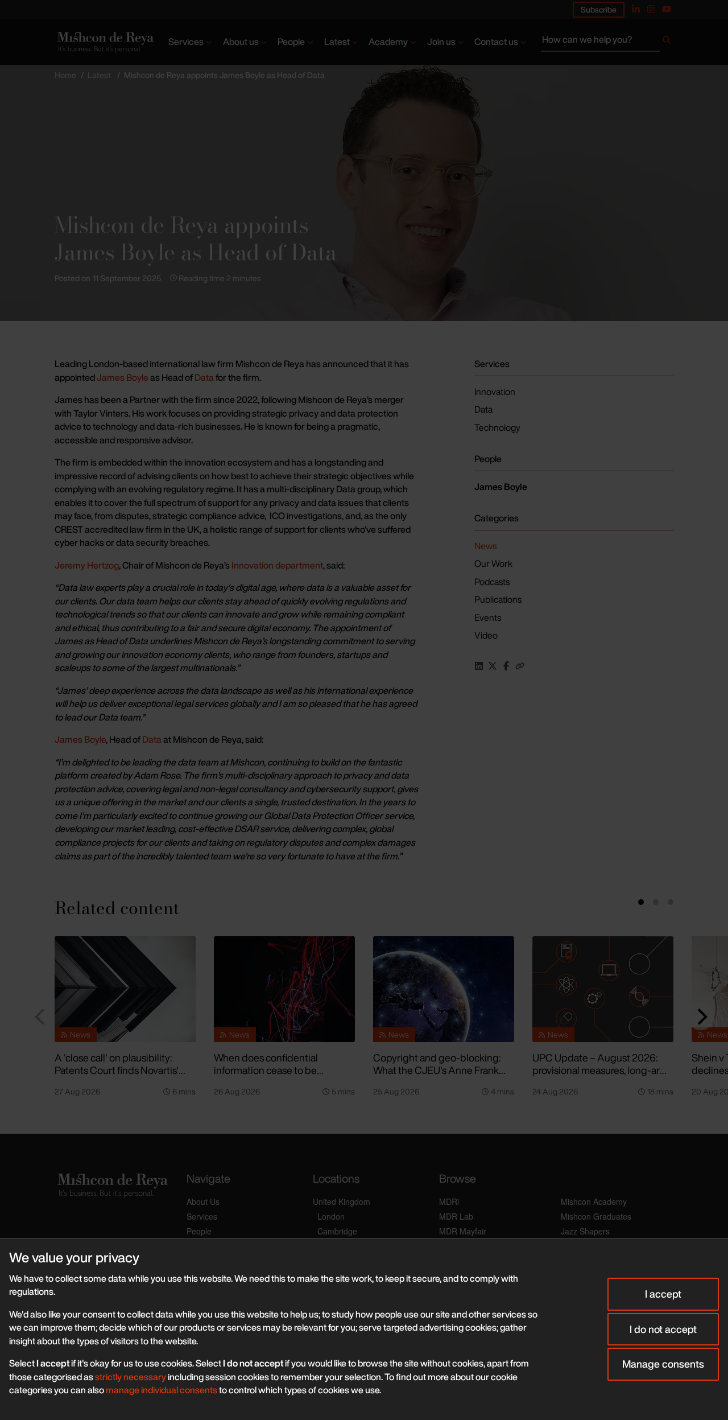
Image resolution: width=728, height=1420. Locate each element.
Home (65, 75)
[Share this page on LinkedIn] (478, 665)
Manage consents (663, 1363)
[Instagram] (651, 9)
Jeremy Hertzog (87, 565)
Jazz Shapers (585, 1231)
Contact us (496, 41)
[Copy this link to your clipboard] (519, 665)
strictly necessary (130, 1377)
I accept (663, 1293)
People (291, 41)
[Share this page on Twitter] (492, 665)
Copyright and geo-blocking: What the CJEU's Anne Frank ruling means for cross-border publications (437, 1077)
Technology (497, 427)
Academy (388, 41)
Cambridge (337, 1231)
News (485, 546)
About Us (203, 1201)
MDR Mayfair (462, 1231)
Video (486, 635)
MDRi (449, 1201)
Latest (337, 41)
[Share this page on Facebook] (506, 665)
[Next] (700, 1016)
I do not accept (663, 1329)
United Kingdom (341, 1201)
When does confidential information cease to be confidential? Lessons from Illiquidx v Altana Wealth (272, 1077)
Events (487, 617)
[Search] (666, 42)
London (331, 1216)
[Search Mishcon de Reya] (607, 42)
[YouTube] (666, 9)
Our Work (493, 563)
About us (241, 41)
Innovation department (277, 565)
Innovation (494, 391)
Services (186, 41)
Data (204, 377)
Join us (441, 41)
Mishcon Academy (594, 1201)
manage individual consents (161, 1390)
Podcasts (492, 581)
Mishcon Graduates (596, 1216)
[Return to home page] (104, 42)
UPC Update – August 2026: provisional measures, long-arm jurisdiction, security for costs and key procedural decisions (600, 1077)
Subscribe (599, 9)
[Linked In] (636, 9)
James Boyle (122, 377)
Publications (498, 599)
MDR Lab (456, 1216)
